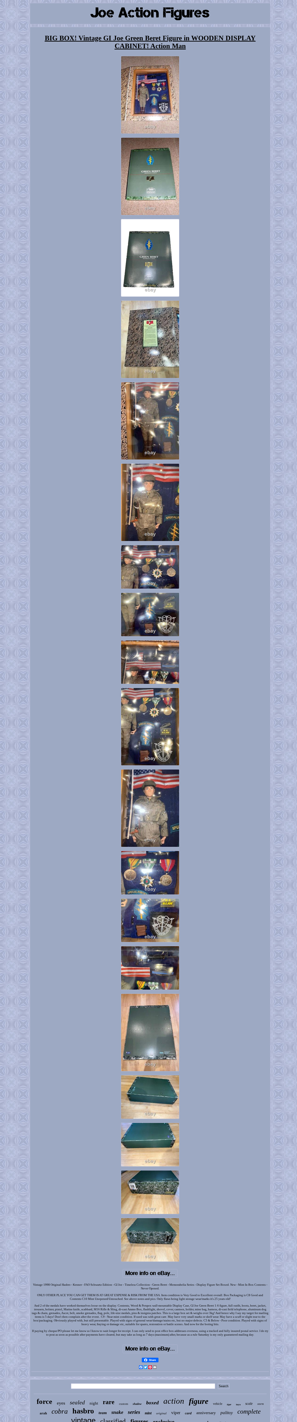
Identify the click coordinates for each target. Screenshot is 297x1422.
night (94, 1403)
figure (198, 1401)
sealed (77, 1402)
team (103, 1413)
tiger (229, 1404)
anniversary (206, 1412)
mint (148, 1413)
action (173, 1401)
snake (117, 1412)
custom (123, 1404)
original (161, 1413)
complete (249, 1411)
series (134, 1412)
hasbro (83, 1411)
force (44, 1401)
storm (260, 1404)
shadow (137, 1404)
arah (43, 1413)
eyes (61, 1403)
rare (108, 1402)
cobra (60, 1411)
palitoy (226, 1412)
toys (238, 1404)
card (188, 1413)
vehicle (217, 1404)
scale (249, 1404)
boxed (152, 1403)
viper (175, 1412)
